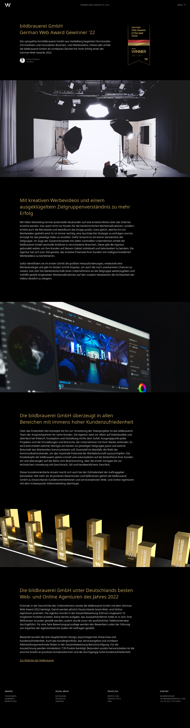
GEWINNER (10, 699)
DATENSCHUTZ (114, 699)
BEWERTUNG (11, 701)
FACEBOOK (60, 699)
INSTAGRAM (60, 696)
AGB (110, 701)
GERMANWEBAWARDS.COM (172, 699)
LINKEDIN (59, 701)
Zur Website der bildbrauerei (37, 660)
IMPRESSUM (113, 696)
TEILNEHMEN (10, 696)
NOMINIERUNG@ (167, 696)
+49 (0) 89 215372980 (170, 701)
